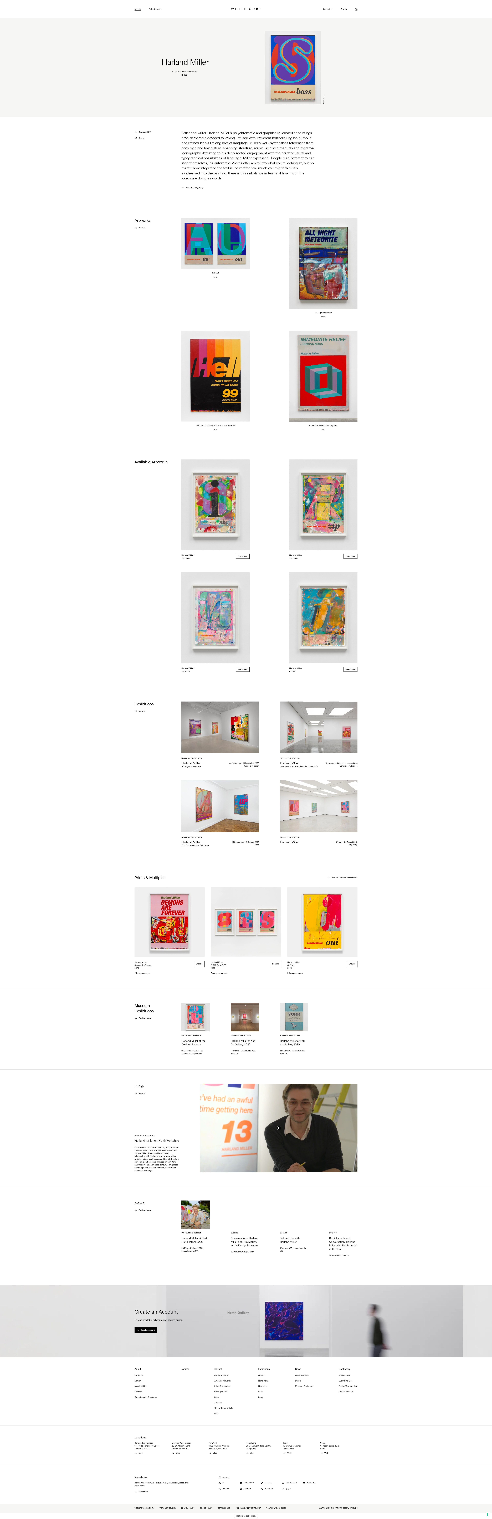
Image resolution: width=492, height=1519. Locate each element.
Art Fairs (218, 1403)
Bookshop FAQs (346, 1392)
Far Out (215, 273)
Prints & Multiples (222, 1386)
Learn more (242, 556)
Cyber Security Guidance (146, 1397)
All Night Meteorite (323, 313)
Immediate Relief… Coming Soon (323, 426)
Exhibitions (154, 9)
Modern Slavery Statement (248, 1508)
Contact (138, 1392)
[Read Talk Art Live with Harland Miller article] (294, 1214)
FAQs (216, 1414)
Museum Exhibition (191, 1035)
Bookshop (344, 1369)
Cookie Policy (206, 1508)
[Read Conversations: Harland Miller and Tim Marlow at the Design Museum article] (245, 1214)
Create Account (221, 1375)
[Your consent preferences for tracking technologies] (487, 1514)
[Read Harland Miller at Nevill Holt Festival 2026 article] (195, 1214)
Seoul (260, 1397)
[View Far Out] (215, 243)
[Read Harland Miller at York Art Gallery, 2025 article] (245, 1017)
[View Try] (215, 617)
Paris (257, 845)
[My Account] (356, 9)
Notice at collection (246, 1516)
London (261, 1375)
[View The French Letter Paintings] (220, 806)
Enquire (199, 964)
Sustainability (140, 1386)
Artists (138, 9)
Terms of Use (224, 1508)
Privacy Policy (187, 1508)
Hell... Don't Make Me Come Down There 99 (215, 425)
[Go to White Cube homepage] (246, 9)
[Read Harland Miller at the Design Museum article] (195, 1017)
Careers (138, 1381)
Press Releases (302, 1375)
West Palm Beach (251, 766)
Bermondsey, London (348, 766)
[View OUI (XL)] (322, 922)
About (138, 1369)
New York (262, 1386)
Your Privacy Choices (276, 1508)
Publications (344, 1375)
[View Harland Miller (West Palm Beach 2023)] (220, 727)
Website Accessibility (144, 1508)
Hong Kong (352, 845)
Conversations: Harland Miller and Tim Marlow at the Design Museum (244, 1242)
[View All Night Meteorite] (323, 263)
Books (344, 9)
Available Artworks (222, 1381)
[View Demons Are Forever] (170, 922)
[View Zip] (323, 504)
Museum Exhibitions (304, 1386)
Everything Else (345, 1381)
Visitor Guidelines (168, 1508)
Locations (139, 1375)
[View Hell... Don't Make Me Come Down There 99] (215, 376)
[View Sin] (215, 504)
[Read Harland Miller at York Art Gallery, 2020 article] (294, 1017)
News (298, 1369)
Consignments (220, 1392)
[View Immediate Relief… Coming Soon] (323, 376)
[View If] (323, 617)
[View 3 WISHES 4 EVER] (246, 922)
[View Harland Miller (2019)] (318, 806)
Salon (216, 1397)
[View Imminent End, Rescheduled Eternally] (318, 727)
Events (234, 1233)
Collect (326, 9)
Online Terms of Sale (223, 1408)
